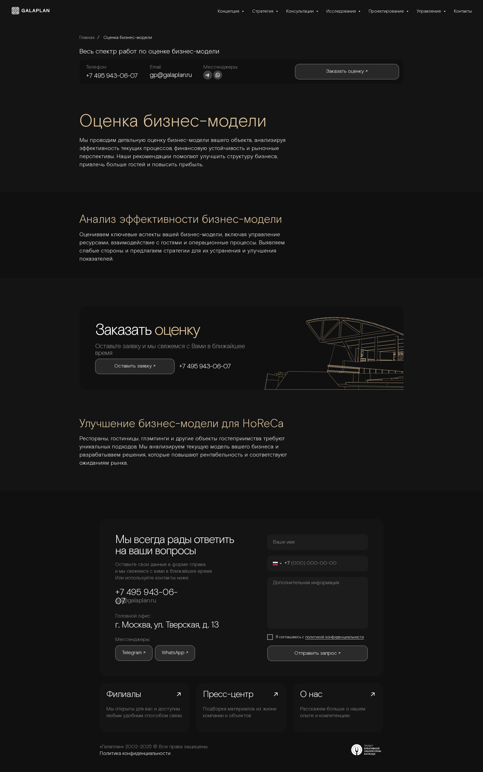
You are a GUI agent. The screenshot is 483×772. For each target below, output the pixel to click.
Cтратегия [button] (263, 11)
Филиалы (123, 694)
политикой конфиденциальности (334, 637)
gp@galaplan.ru (171, 75)
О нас (311, 694)
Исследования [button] (341, 11)
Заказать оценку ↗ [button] (347, 71)
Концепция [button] (229, 11)
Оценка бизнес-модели (127, 37)
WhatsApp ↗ (175, 652)
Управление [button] (429, 11)
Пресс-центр (228, 694)
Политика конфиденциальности (135, 753)
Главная (86, 37)
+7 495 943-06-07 (112, 75)
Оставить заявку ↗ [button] (135, 366)
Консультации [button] (300, 11)
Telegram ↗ (134, 652)
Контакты (463, 11)
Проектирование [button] (387, 11)
